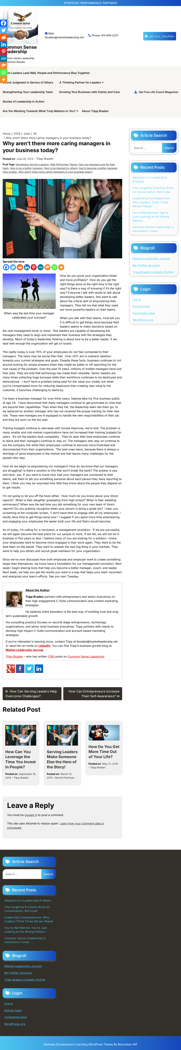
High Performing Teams (63, 164)
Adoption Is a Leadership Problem (150, 179)
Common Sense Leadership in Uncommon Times (153, 229)
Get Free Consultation (162, 36)
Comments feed (144, 313)
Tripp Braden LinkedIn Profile (153, 272)
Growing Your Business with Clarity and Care (89, 92)
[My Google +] (11, 672)
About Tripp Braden (95, 111)
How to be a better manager (26, 168)
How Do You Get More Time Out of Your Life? (104, 751)
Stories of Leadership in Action (23, 101)
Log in (137, 299)
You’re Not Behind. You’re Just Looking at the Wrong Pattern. (151, 216)
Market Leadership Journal (151, 258)
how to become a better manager (98, 168)
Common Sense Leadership (20, 49)
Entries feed (141, 306)
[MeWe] (40, 267)
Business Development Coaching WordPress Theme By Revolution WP (90, 1044)
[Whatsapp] (54, 267)
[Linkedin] (27, 267)
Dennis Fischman (64, 777)
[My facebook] (20, 672)
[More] (61, 267)
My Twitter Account (146, 265)
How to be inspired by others (60, 168)
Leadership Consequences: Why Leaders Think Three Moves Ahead (152, 202)
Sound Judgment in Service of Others (28, 82)
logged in (31, 815)
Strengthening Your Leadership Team (28, 92)
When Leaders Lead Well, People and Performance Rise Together (46, 73)
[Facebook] (6, 267)
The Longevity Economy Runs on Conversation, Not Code (153, 190)
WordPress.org (143, 320)
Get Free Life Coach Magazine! (158, 92)
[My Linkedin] (39, 672)
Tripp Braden (44, 158)
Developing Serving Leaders (32, 164)
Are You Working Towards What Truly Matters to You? (39, 111)
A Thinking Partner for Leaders (80, 82)
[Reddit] (20, 267)
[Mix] (47, 267)
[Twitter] (13, 267)
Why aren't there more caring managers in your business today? (56, 171)
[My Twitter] (29, 672)
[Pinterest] (34, 267)
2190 (51, 656)
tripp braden (10, 171)
